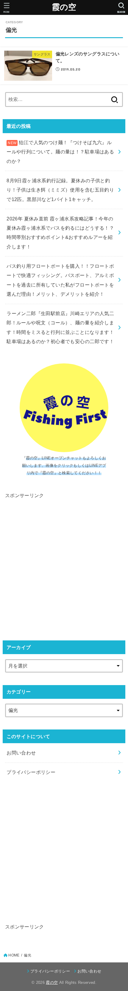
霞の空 (64, 7)
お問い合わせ (21, 752)
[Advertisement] (64, 564)
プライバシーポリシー (31, 772)
